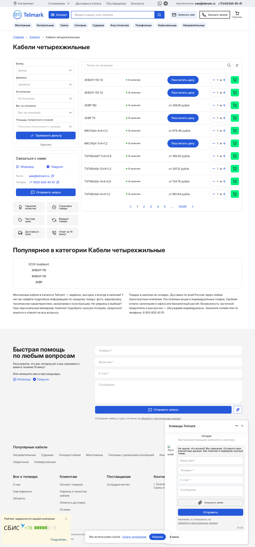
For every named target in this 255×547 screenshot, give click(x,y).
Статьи (65, 516)
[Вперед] (193, 206)
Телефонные (143, 25)
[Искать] (159, 14)
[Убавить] (213, 80)
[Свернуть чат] (237, 425)
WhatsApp (27, 166)
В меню (174, 536)
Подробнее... (59, 539)
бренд (19, 63)
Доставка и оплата (88, 3)
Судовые (98, 25)
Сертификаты (22, 491)
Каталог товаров (71, 484)
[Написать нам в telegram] (166, 3)
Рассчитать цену (183, 80)
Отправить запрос (48, 192)
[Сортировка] (237, 65)
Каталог (61, 15)
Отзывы (65, 509)
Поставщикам (116, 3)
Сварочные (21, 462)
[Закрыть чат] (242, 425)
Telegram (57, 166)
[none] (235, 80)
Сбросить (46, 144)
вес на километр (26, 105)
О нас (17, 484)
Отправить (210, 512)
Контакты (137, 3)
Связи (64, 25)
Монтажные (22, 25)
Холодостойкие (70, 455)
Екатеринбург (26, 3)
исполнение (23, 91)
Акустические (119, 25)
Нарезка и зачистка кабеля (73, 493)
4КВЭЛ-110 (39, 276)
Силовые (80, 25)
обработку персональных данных (161, 418)
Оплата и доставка (72, 502)
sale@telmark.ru (205, 3)
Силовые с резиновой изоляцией (131, 455)
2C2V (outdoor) (38, 264)
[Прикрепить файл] (238, 410)
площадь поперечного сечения (34, 119)
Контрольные (45, 25)
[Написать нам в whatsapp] (160, 3)
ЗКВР (38, 282)
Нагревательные (194, 25)
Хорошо (157, 536)
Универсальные (45, 462)
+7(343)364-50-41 (230, 3)
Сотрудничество (118, 484)
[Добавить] (224, 80)
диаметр (21, 77)
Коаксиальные (167, 25)
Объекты (19, 498)
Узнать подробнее (134, 536)
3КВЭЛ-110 (39, 270)
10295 (182, 206)
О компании (56, 3)
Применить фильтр (49, 135)
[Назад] (130, 206)
